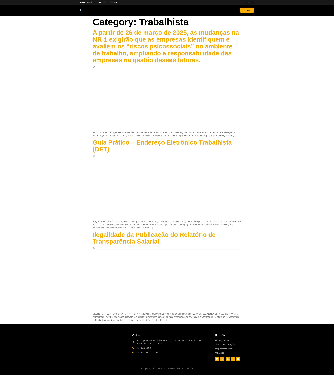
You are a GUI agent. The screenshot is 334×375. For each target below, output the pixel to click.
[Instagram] (252, 2)
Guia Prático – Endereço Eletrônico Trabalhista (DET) (162, 146)
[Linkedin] (247, 2)
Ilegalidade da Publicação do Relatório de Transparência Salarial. (154, 238)
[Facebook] (238, 359)
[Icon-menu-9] (233, 359)
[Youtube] (228, 359)
